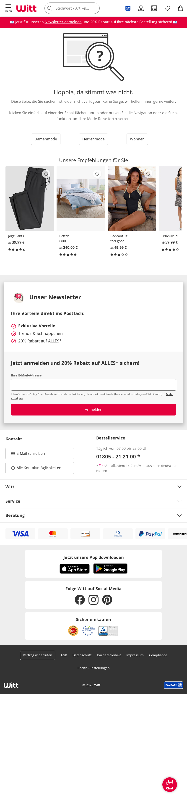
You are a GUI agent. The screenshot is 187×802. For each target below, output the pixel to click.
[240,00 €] (81, 198)
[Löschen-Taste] (95, 8)
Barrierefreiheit (109, 655)
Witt (9, 486)
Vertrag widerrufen (37, 655)
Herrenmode (93, 139)
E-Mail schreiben (28, 455)
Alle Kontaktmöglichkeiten (39, 467)
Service (12, 501)
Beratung (15, 515)
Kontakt (13, 439)
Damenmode (45, 139)
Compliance (158, 655)
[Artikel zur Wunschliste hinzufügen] (46, 174)
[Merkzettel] (167, 8)
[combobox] (79, 8)
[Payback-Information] (173, 685)
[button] (8, 8)
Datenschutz (82, 655)
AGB (64, 655)
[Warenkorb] (180, 8)
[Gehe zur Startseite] (26, 8)
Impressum (135, 655)
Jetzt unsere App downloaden (93, 557)
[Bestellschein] (154, 8)
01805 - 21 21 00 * (118, 456)
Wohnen (137, 139)
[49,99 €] (132, 198)
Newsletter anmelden (63, 21)
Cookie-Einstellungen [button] (94, 668)
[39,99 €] (29, 198)
